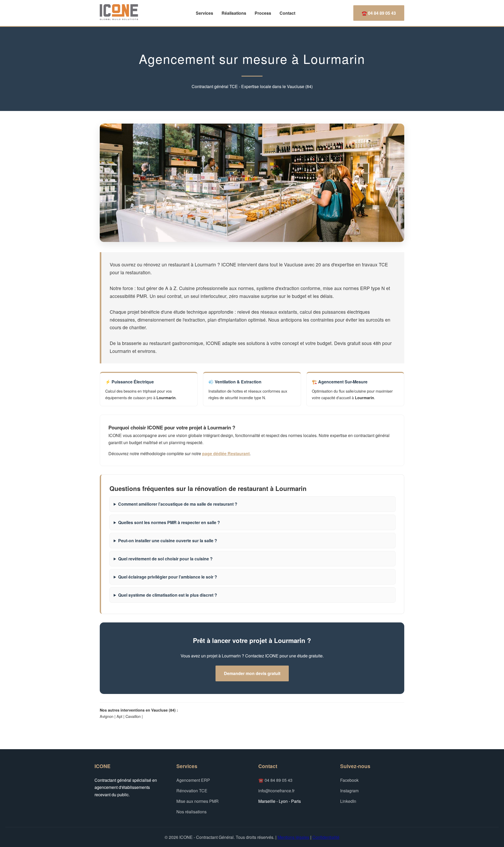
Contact (287, 13)
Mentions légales (293, 837)
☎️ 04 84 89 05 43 (379, 13)
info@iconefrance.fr (276, 791)
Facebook (349, 780)
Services (204, 13)
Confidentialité (325, 837)
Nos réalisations (191, 812)
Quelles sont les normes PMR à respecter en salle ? (169, 522)
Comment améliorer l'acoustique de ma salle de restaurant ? (177, 504)
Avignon (106, 716)
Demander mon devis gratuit (252, 673)
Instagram (349, 791)
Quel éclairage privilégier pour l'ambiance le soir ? (167, 577)
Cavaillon (133, 716)
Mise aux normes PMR (197, 801)
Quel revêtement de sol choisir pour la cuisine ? (165, 559)
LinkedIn (348, 801)
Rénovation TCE (191, 791)
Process (263, 13)
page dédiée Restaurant (226, 453)
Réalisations (234, 13)
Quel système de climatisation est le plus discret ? (167, 595)
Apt (119, 716)
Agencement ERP (193, 780)
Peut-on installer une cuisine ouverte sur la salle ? (167, 540)
